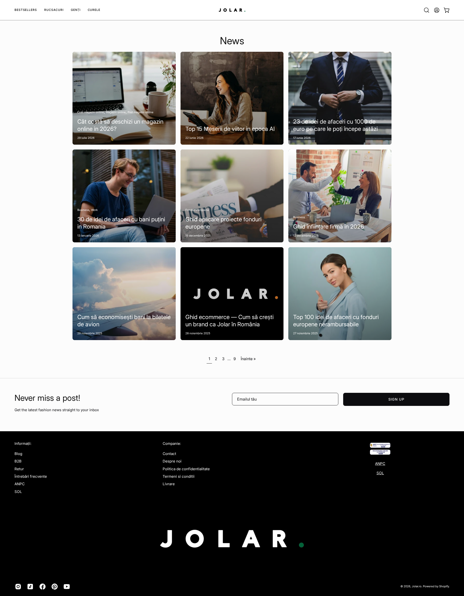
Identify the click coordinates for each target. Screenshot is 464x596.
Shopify (444, 586)
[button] (54, 10)
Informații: (22, 443)
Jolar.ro (416, 586)
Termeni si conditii (179, 476)
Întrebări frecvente (30, 476)
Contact (169, 453)
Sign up (396, 399)
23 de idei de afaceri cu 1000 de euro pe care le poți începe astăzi (335, 125)
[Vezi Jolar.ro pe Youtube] (66, 586)
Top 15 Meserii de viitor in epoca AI (230, 128)
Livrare (169, 484)
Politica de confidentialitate (186, 468)
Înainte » (248, 358)
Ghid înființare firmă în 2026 (328, 226)
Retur (19, 468)
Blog (18, 453)
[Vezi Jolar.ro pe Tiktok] (29, 586)
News (232, 41)
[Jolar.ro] (232, 10)
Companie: (172, 443)
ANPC (19, 484)
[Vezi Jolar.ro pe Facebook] (42, 586)
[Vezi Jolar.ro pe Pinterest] (54, 586)
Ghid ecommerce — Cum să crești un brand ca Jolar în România (229, 320)
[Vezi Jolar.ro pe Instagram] (17, 586)
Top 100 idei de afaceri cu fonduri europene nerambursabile (336, 320)
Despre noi (172, 461)
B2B (18, 461)
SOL (18, 491)
